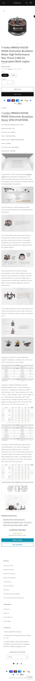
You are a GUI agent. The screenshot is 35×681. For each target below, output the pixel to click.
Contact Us (7, 609)
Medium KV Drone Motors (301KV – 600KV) (15, 525)
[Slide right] (21, 44)
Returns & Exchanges (10, 577)
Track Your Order (8, 565)
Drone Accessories (19, 519)
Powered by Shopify (21, 677)
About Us (6, 613)
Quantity (3, 79)
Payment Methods (9, 569)
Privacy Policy (7, 582)
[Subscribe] (26, 657)
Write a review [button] (17, 540)
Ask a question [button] (17, 544)
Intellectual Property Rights (12, 594)
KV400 (13, 75)
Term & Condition (9, 586)
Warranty (6, 590)
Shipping (10, 69)
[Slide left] (14, 44)
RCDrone (15, 677)
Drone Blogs (7, 621)
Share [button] (4, 108)
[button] (4, 3)
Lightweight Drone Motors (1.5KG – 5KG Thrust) (17, 522)
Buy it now (17, 94)
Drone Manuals (8, 617)
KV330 (5, 75)
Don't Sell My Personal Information (14, 598)
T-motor (6, 113)
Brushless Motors (8, 519)
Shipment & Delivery (9, 573)
